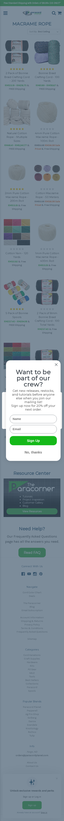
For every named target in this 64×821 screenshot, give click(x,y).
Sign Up (33, 440)
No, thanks (33, 452)
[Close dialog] (56, 365)
